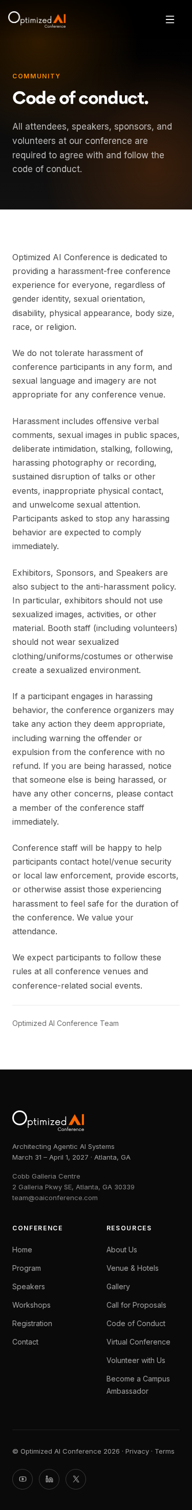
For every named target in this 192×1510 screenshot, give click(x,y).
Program (26, 1268)
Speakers (28, 1286)
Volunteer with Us (135, 1360)
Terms (165, 1451)
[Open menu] (170, 19)
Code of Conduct (135, 1323)
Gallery (118, 1286)
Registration (32, 1323)
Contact (25, 1341)
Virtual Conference (138, 1341)
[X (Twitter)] (76, 1479)
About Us (121, 1249)
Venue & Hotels (132, 1268)
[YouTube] (22, 1479)
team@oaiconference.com (55, 1197)
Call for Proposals (136, 1305)
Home (22, 1249)
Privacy (137, 1451)
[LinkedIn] (49, 1479)
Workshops (31, 1305)
